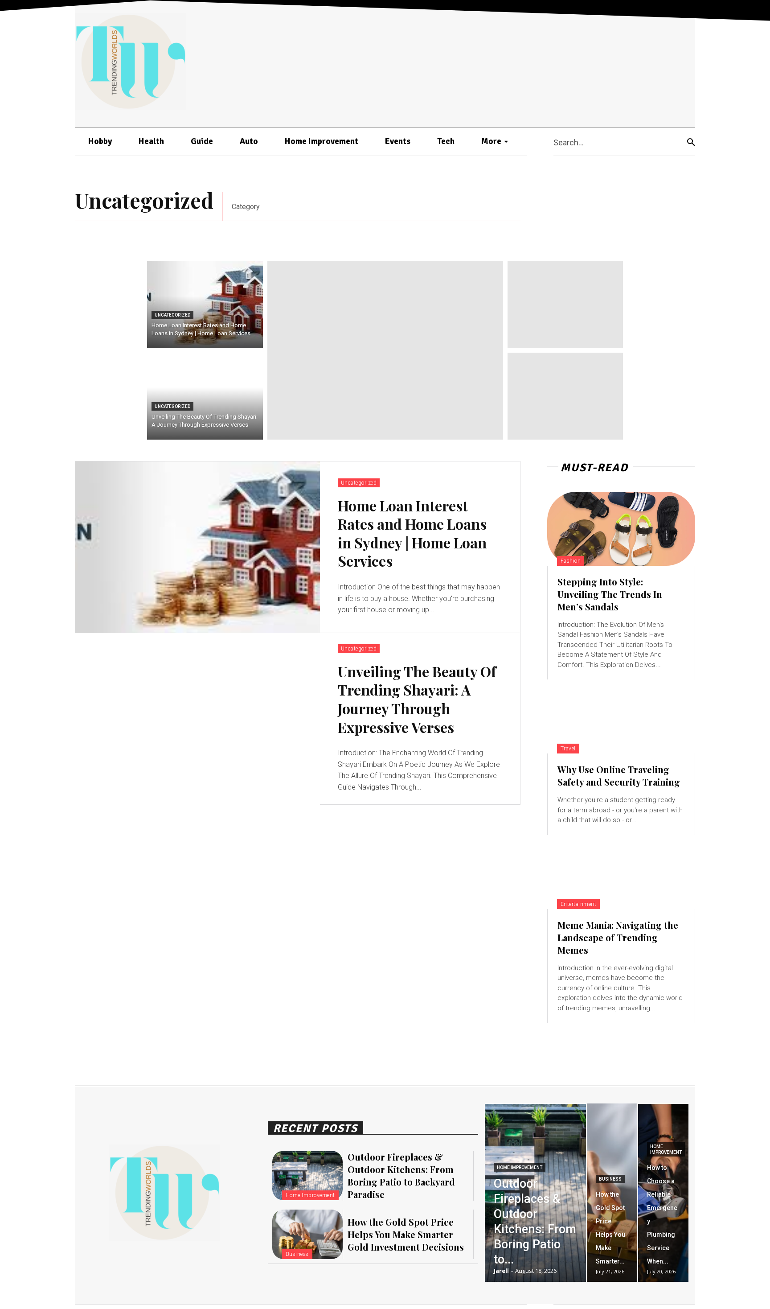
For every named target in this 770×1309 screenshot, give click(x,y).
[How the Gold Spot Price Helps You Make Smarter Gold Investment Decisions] (307, 1234)
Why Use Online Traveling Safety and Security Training (618, 775)
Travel (568, 748)
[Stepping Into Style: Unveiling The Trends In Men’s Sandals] (621, 529)
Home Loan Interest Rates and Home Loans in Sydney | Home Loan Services (412, 533)
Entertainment (579, 904)
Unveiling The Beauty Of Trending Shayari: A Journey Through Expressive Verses (417, 699)
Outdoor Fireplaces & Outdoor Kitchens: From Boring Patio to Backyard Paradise (401, 1175)
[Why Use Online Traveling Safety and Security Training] (621, 716)
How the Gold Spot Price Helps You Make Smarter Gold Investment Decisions (406, 1234)
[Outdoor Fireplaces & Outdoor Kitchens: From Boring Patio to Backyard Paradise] (307, 1175)
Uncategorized (172, 315)
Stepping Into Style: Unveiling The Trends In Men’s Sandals (609, 594)
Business (297, 1254)
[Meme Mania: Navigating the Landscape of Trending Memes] (621, 872)
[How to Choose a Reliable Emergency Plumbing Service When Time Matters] (663, 1192)
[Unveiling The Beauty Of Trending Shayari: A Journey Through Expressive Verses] (205, 396)
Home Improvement (310, 1195)
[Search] (691, 142)
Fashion (571, 561)
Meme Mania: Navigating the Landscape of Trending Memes (617, 937)
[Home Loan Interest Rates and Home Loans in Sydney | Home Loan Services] (205, 304)
